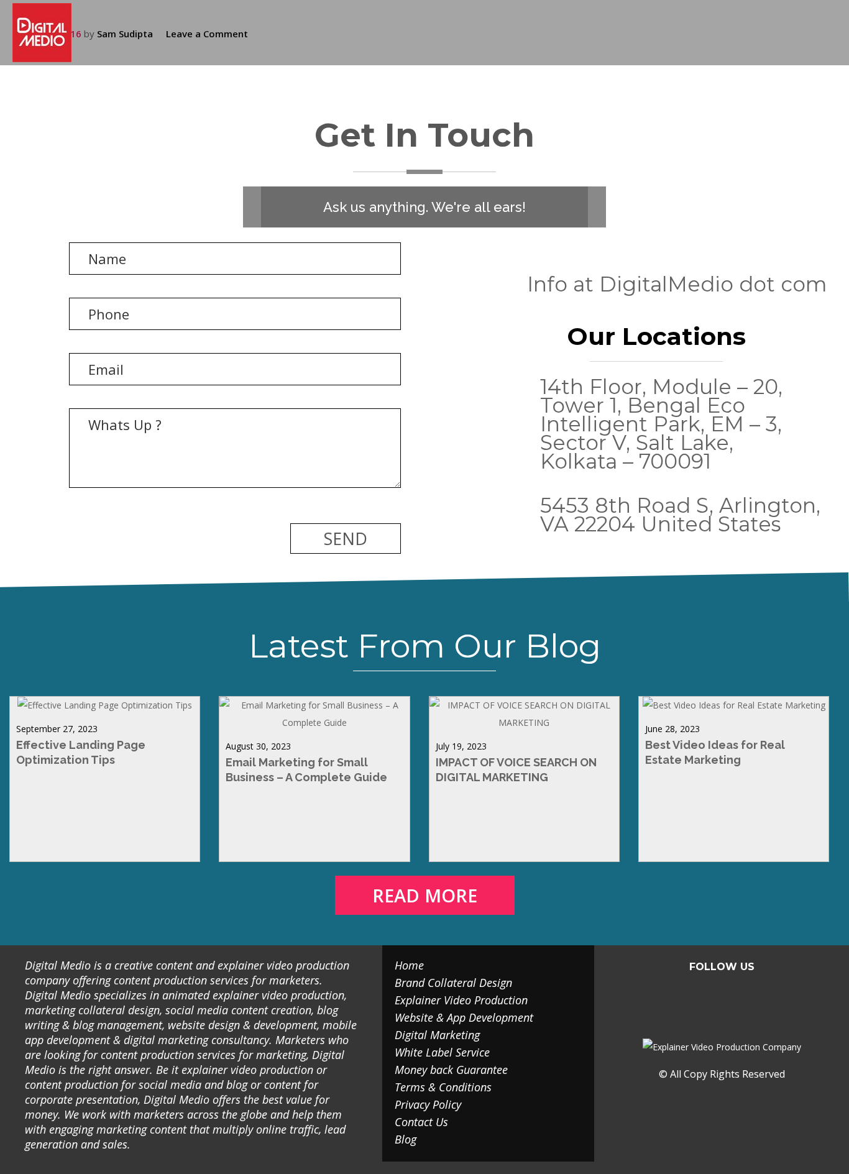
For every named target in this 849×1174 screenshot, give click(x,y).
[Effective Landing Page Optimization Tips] (104, 705)
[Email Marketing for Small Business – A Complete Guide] (314, 722)
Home (409, 965)
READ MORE (424, 895)
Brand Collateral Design (453, 982)
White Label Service (442, 1052)
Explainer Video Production (461, 1000)
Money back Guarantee (451, 1069)
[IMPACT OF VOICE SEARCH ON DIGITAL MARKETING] (524, 722)
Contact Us (421, 1121)
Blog (405, 1139)
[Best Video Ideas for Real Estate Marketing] (734, 705)
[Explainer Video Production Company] (51, 32)
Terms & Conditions (443, 1087)
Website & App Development (464, 1017)
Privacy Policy (428, 1104)
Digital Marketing (437, 1034)
